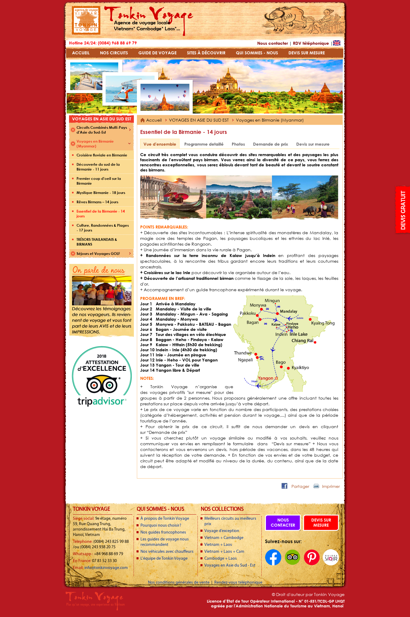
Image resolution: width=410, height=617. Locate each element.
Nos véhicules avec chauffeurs (167, 551)
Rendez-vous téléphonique (238, 582)
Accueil (154, 120)
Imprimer (331, 486)
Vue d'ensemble (159, 144)
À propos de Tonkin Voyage (164, 518)
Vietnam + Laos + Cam (224, 551)
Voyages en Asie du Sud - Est (229, 565)
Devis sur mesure (313, 144)
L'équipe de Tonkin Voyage (164, 558)
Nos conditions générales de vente (179, 582)
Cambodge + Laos (220, 558)
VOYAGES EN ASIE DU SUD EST (199, 120)
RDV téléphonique (311, 43)
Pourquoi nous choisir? (160, 525)
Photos (238, 144)
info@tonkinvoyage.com (106, 568)
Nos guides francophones (163, 532)
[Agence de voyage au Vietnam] (86, 33)
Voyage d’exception (221, 531)
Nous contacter (272, 43)
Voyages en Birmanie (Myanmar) (270, 120)
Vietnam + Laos (218, 545)
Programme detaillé (204, 144)
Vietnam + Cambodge (223, 538)
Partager (300, 486)
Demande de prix (270, 144)
